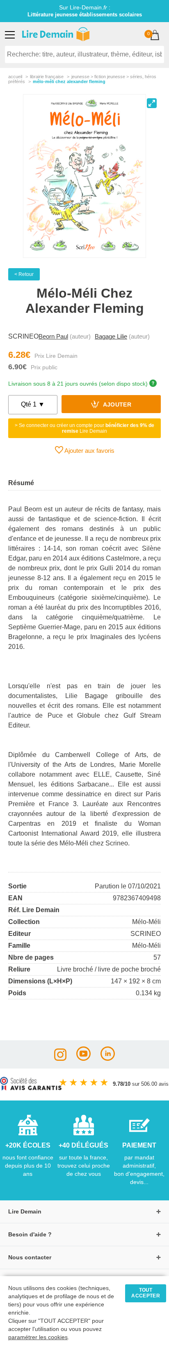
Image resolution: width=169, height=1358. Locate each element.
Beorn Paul (53, 336)
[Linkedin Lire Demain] (107, 1058)
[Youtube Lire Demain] (83, 1058)
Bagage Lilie (111, 336)
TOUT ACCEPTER (145, 1293)
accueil (15, 76)
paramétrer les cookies (38, 1337)
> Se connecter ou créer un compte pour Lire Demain (84, 428)
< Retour (24, 274)
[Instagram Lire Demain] (60, 1058)
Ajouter (116, 405)
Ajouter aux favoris (88, 450)
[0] (155, 36)
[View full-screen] (152, 103)
